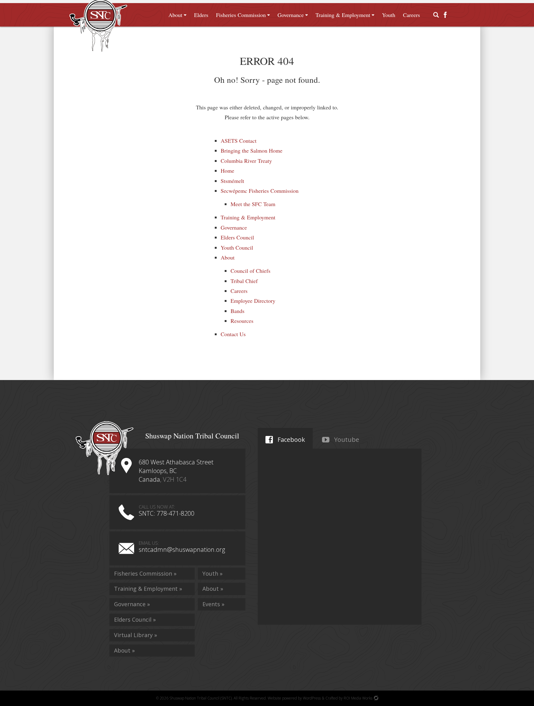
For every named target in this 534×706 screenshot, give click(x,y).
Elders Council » (135, 619)
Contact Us (233, 334)
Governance (291, 15)
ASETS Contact (238, 140)
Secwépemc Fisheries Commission (260, 190)
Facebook (290, 439)
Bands (237, 311)
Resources (242, 320)
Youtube (346, 439)
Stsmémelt (232, 180)
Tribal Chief (244, 281)
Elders (201, 15)
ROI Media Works (358, 698)
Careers (411, 15)
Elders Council (237, 237)
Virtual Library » (135, 635)
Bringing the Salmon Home (251, 150)
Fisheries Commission (241, 15)
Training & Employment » (148, 588)
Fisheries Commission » (145, 573)
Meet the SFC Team (253, 204)
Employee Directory (253, 300)
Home (227, 170)
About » (124, 650)
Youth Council (237, 247)
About (175, 15)
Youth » (212, 573)
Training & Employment (343, 15)
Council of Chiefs (250, 270)
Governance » (132, 604)
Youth (388, 15)
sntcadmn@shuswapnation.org (182, 549)
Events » (213, 604)
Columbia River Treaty (246, 160)
